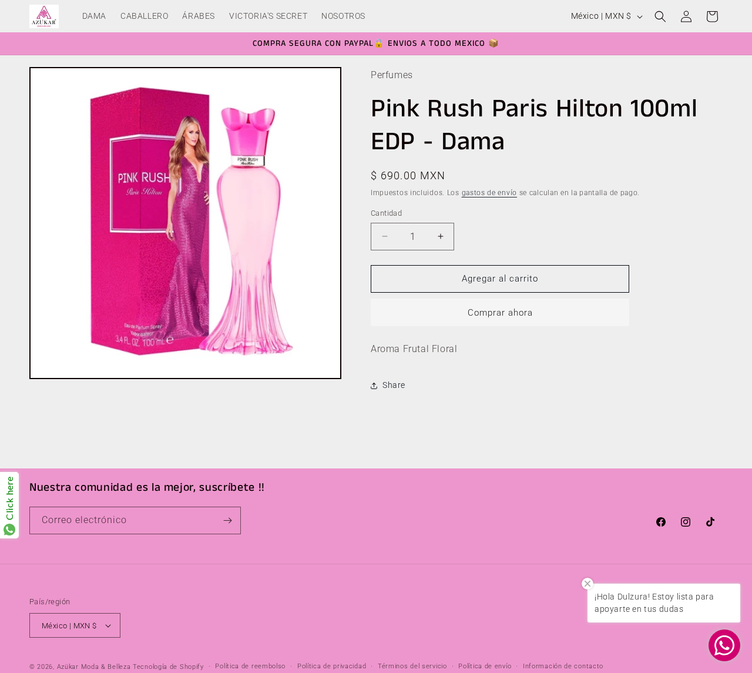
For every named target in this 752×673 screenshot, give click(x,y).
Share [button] (393, 385)
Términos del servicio (412, 666)
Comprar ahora (500, 312)
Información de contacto (563, 666)
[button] (660, 16)
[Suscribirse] (227, 520)
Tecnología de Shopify (168, 667)
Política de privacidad (331, 666)
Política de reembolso (250, 666)
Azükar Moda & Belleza (94, 667)
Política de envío (484, 666)
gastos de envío (490, 193)
